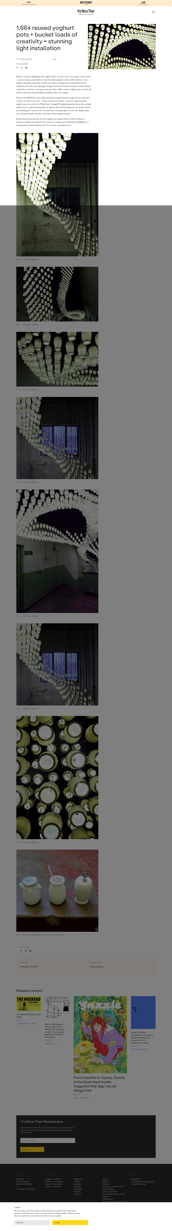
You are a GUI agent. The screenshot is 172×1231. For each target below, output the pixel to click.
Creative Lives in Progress (142, 1181)
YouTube (77, 1186)
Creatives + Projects (54, 1181)
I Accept (57, 1222)
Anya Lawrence (26, 59)
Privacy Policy (108, 1189)
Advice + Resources (53, 1184)
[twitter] (21, 67)
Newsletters (107, 1199)
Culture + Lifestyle (53, 1186)
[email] (26, 67)
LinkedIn (77, 1184)
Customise (19, 1222)
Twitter (77, 1191)
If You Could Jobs (138, 1184)
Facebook (78, 1189)
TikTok (76, 1181)
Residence (135, 1179)
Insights (105, 1196)
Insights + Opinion (53, 1179)
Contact (105, 1184)
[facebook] (17, 67)
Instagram (78, 1179)
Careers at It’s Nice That (112, 1186)
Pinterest (78, 1194)
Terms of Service (109, 1191)
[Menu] (153, 11)
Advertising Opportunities (113, 1194)
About (105, 1179)
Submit (105, 1181)
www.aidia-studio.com (28, 967)
